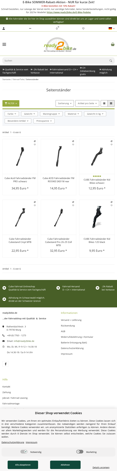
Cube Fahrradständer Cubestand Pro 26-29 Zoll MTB (58, 242)
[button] (30, 28)
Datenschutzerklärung (72, 348)
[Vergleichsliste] (57, 28)
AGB (63, 331)
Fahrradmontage (11, 403)
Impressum (67, 353)
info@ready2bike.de (24, 341)
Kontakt (6, 386)
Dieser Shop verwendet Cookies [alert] (58, 413)
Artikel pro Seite (86, 103)
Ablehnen (65, 464)
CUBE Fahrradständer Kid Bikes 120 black (97, 240)
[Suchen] (112, 60)
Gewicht (28, 113)
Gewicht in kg (94, 113)
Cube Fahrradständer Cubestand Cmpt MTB (20, 240)
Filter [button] (11, 103)
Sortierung (63, 103)
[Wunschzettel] (83, 28)
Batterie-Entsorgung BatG (74, 342)
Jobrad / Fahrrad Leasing (15, 397)
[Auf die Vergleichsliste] (34, 141)
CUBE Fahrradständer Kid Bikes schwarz (97, 181)
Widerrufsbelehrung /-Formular (77, 336)
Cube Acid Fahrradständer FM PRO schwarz (20, 180)
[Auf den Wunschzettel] (34, 144)
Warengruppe (50, 113)
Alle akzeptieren (22, 464)
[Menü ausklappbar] (4, 44)
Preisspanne (42, 120)
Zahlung (6, 392)
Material (72, 113)
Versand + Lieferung (71, 320)
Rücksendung (68, 325)
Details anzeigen (101, 467)
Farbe (10, 113)
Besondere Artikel (17, 120)
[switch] (23, 451)
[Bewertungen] (97, 176)
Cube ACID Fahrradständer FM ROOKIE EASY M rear (58, 180)
